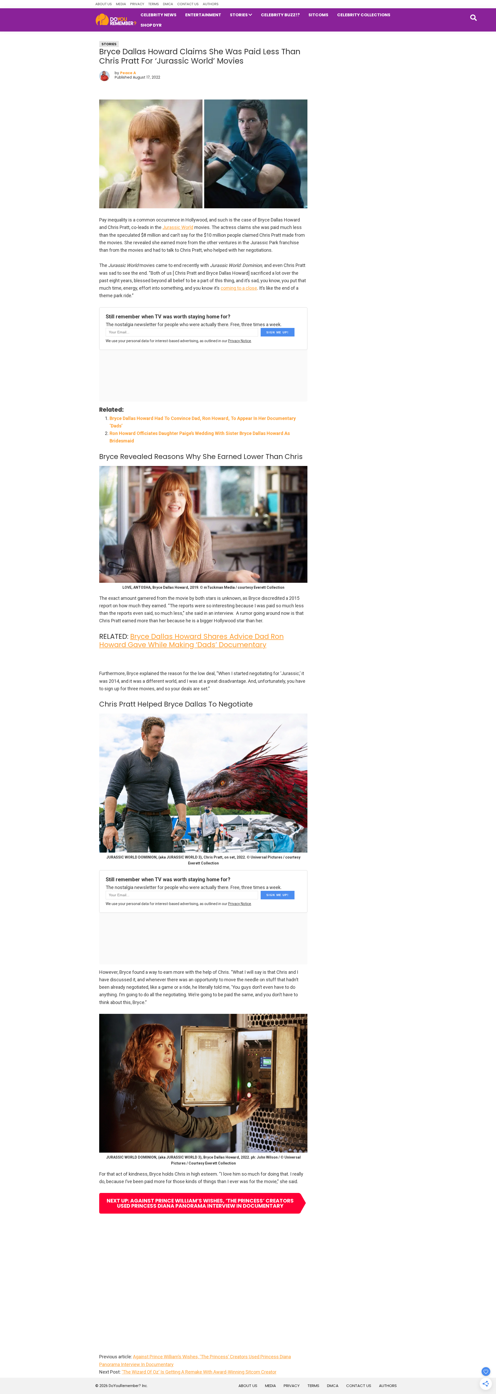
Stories (109, 44)
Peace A (128, 72)
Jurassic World (177, 227)
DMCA (168, 4)
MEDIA (121, 4)
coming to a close (239, 288)
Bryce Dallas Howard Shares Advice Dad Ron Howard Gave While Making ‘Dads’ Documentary (191, 640)
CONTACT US (188, 4)
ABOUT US (103, 4)
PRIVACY (137, 4)
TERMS (153, 4)
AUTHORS (211, 4)
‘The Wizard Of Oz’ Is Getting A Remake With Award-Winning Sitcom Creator (199, 1372)
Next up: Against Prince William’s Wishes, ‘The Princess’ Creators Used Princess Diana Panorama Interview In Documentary (200, 1203)
